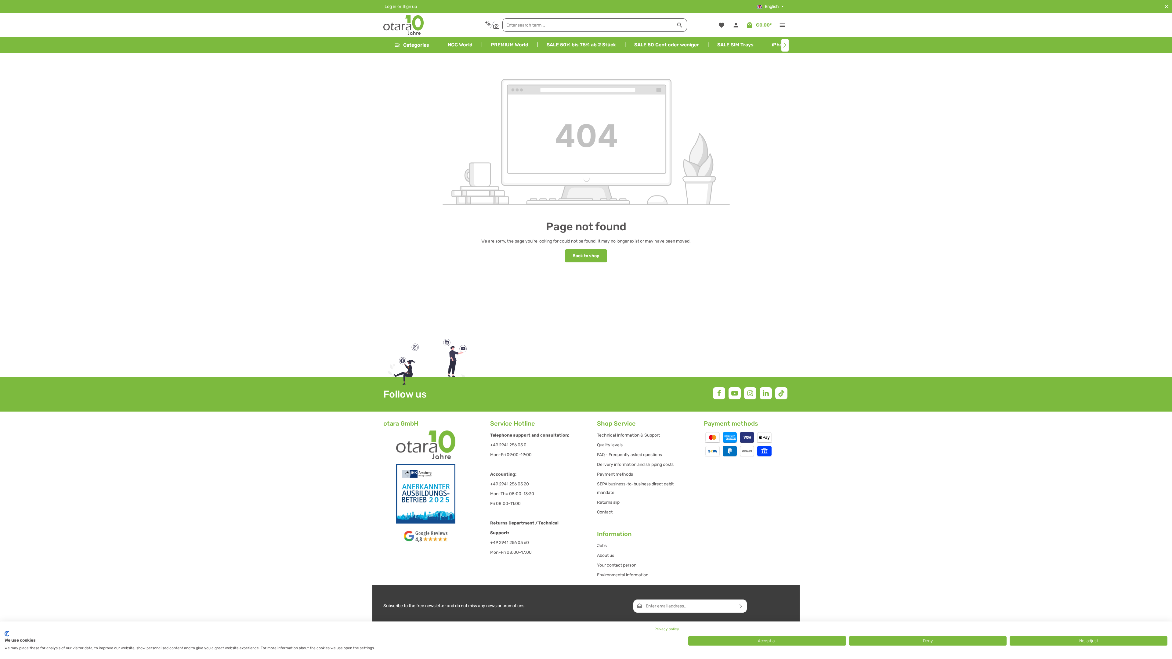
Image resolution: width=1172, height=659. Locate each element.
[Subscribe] (741, 606)
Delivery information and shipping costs (635, 464)
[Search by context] (492, 24)
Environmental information (622, 575)
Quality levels (610, 445)
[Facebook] (719, 393)
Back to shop (586, 255)
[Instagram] (750, 393)
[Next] (785, 45)
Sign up (410, 6)
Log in (390, 6)
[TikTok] (781, 393)
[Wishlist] (721, 25)
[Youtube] (735, 393)
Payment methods (615, 474)
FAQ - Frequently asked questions (629, 454)
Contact (605, 512)
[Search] (680, 25)
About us (605, 555)
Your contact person (616, 565)
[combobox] (587, 25)
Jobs (602, 545)
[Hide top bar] (1166, 6)
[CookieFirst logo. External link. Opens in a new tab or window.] (7, 633)
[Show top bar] (782, 25)
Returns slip (608, 502)
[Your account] (735, 25)
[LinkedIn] (766, 393)
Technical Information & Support (628, 435)
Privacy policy (666, 629)
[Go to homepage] (403, 25)
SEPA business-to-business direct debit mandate (635, 488)
